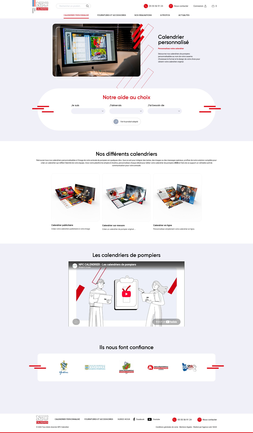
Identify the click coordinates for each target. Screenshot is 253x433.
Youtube (156, 419)
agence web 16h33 (210, 427)
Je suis (75, 105)
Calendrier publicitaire (62, 225)
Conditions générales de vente (167, 427)
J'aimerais (115, 105)
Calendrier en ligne (162, 225)
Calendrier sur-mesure (113, 225)
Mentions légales (185, 427)
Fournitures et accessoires (98, 419)
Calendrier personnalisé (67, 419)
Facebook (140, 419)
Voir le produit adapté (129, 122)
